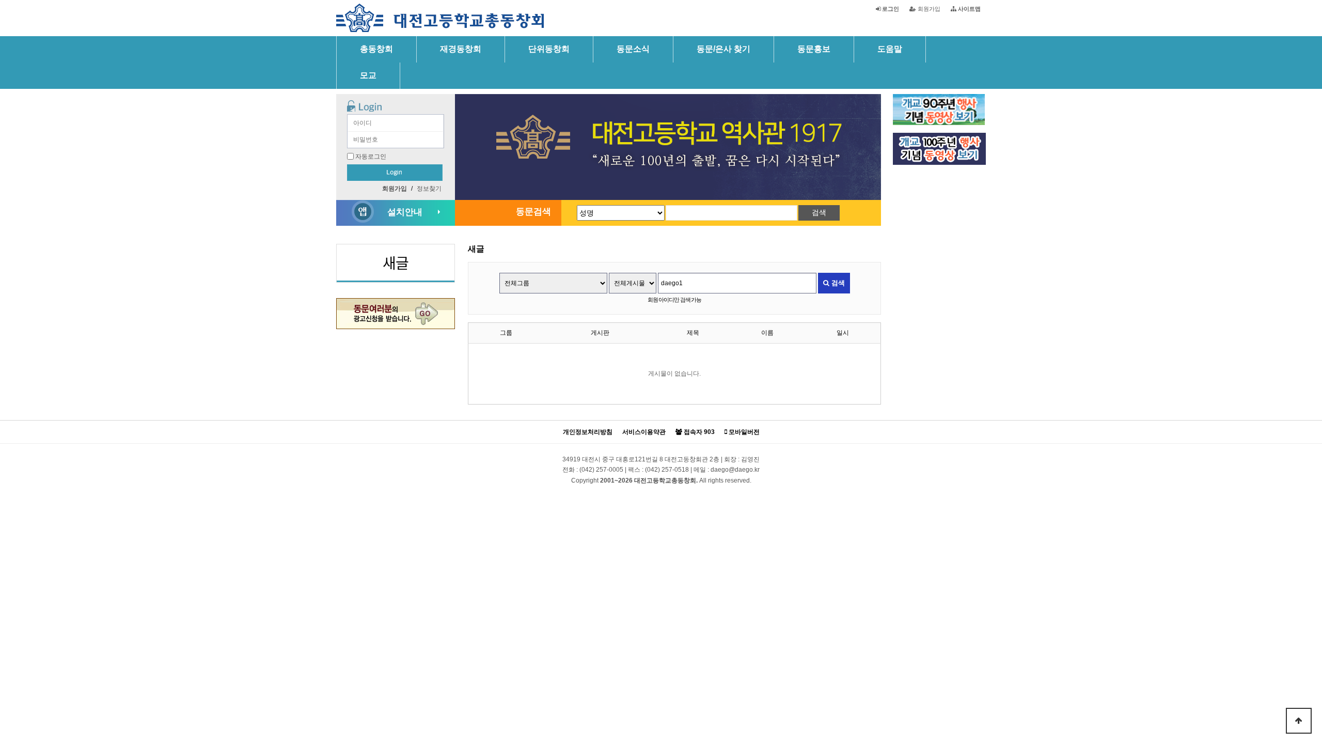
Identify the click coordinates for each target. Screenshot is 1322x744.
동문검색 (533, 211)
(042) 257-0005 (601, 469)
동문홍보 (813, 48)
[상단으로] (1299, 721)
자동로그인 (370, 156)
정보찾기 (429, 188)
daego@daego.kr (735, 469)
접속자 (698, 432)
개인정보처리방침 (587, 432)
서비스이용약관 (644, 432)
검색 (837, 283)
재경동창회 (460, 48)
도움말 (889, 48)
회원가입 (928, 9)
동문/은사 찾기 (723, 48)
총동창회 (376, 48)
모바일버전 (743, 432)
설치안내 (404, 212)
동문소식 (633, 48)
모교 (368, 75)
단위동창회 (549, 48)
